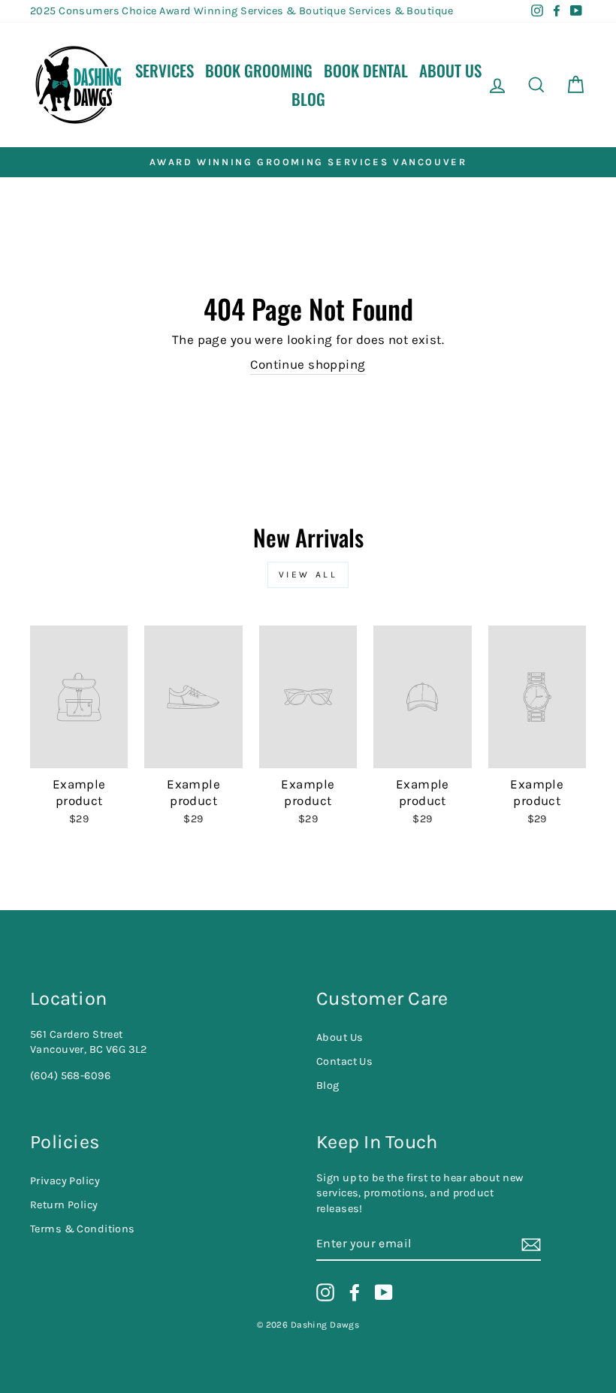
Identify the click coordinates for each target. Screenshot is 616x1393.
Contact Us (344, 1061)
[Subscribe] (531, 1244)
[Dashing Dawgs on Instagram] (325, 1292)
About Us (450, 70)
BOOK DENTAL (366, 70)
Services (164, 70)
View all (308, 574)
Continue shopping (307, 364)
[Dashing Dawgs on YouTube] (384, 1292)
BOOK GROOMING (259, 70)
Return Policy (64, 1205)
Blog (308, 98)
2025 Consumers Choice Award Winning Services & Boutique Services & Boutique (242, 11)
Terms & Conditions (82, 1229)
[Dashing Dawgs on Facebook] (355, 1292)
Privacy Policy (65, 1180)
